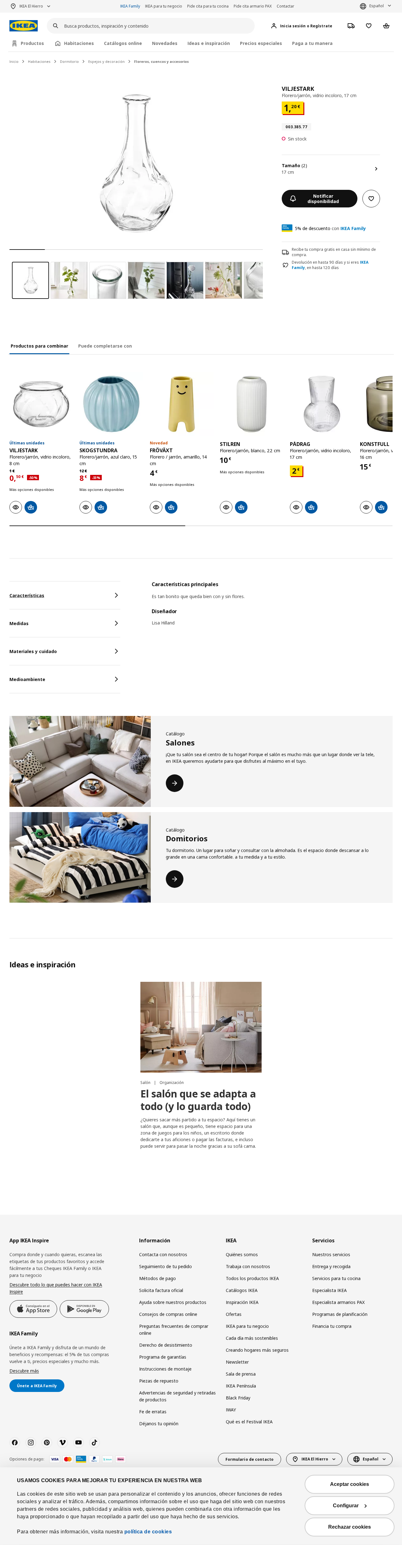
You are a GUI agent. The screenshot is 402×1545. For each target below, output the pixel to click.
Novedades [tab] (164, 43)
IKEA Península (241, 1386)
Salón (145, 1082)
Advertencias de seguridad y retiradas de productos (177, 1396)
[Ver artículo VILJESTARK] (41, 404)
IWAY (231, 1410)
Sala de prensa (241, 1374)
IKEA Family (130, 6)
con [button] (330, 228)
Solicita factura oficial (161, 1290)
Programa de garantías (162, 1357)
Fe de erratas (152, 1412)
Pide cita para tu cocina (208, 6)
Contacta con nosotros (163, 1254)
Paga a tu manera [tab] (312, 43)
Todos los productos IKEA (252, 1278)
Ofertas (234, 1314)
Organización (172, 1082)
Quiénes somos (242, 1254)
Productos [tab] (32, 43)
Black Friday (238, 1398)
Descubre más (24, 1371)
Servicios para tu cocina (336, 1278)
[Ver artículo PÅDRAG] (322, 404)
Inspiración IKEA (242, 1302)
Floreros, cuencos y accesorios (161, 61)
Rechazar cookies (349, 1527)
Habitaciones (39, 61)
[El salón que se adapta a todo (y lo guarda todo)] (200, 1027)
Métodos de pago (157, 1278)
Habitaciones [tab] (79, 43)
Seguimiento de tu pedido (165, 1266)
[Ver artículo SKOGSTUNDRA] (111, 404)
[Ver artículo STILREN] (252, 404)
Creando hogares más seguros (257, 1350)
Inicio (14, 61)
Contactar (285, 6)
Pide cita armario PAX (253, 6)
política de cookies (148, 1531)
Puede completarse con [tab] (105, 346)
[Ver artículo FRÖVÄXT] (182, 404)
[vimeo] (62, 1442)
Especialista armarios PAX (338, 1302)
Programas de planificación (339, 1314)
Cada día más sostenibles (252, 1338)
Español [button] (376, 5)
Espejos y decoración (106, 61)
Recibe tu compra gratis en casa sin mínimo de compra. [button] (334, 252)
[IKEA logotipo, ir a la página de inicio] (23, 26)
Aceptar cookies (349, 1484)
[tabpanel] (272, 607)
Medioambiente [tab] (27, 679)
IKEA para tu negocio (163, 6)
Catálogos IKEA (242, 1290)
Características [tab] (26, 595)
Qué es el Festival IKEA (249, 1422)
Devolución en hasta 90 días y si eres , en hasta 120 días (330, 265)
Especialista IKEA (329, 1290)
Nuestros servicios (331, 1254)
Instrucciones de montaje (165, 1369)
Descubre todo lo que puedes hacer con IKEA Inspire (55, 1288)
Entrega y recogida (331, 1266)
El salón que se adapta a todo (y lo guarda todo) (198, 1100)
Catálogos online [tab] (123, 43)
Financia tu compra (331, 1326)
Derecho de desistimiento (165, 1345)
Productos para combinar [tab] (39, 346)
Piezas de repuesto (158, 1381)
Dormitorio (69, 61)
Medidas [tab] (19, 623)
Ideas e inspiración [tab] (208, 43)
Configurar (346, 1505)
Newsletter (237, 1362)
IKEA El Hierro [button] (31, 6)
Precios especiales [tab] (261, 43)
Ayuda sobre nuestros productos (172, 1302)
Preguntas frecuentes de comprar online (173, 1329)
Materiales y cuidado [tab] (33, 651)
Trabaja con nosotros (248, 1266)
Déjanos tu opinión (158, 1424)
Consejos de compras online (168, 1314)
